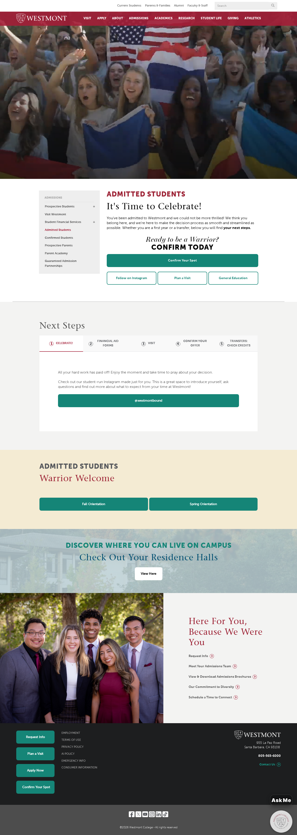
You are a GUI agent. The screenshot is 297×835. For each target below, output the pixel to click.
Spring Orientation (203, 504)
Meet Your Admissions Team (210, 666)
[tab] (61, 343)
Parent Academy (56, 253)
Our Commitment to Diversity (211, 687)
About (117, 18)
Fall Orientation (93, 504)
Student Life (211, 18)
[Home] (41, 19)
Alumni (179, 5)
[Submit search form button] (272, 6)
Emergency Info (73, 761)
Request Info (198, 656)
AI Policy (67, 754)
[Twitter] (138, 814)
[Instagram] (152, 814)
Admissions (138, 18)
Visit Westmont (55, 214)
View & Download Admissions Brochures (220, 676)
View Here (148, 573)
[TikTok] (165, 814)
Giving (233, 18)
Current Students (129, 5)
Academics (164, 18)
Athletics (253, 18)
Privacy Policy (72, 747)
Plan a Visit (35, 753)
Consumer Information (79, 767)
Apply (101, 18)
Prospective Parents (59, 245)
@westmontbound (148, 400)
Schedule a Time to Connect (210, 697)
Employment (70, 733)
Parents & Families (157, 5)
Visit (87, 18)
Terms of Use (71, 740)
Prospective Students (59, 206)
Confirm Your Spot (36, 787)
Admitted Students (58, 230)
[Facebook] (132, 814)
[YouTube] (145, 814)
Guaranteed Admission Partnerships (61, 264)
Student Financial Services (63, 222)
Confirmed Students (59, 237)
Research (186, 18)
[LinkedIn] (158, 814)
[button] (93, 206)
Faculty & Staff (197, 5)
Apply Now (35, 770)
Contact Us (267, 764)
